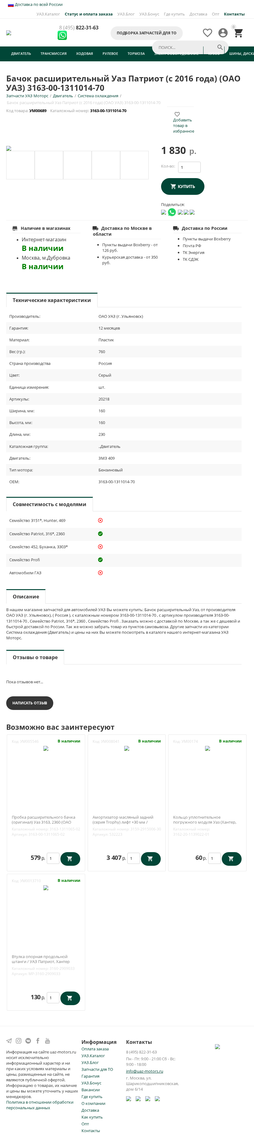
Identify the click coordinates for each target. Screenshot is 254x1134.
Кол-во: (168, 166)
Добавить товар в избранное (183, 123)
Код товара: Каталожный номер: (66, 110)
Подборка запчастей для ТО (147, 33)
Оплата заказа (95, 1049)
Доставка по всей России (38, 4)
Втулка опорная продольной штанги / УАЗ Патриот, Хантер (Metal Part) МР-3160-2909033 (41, 961)
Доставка (198, 14)
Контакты (90, 1130)
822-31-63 (79, 27)
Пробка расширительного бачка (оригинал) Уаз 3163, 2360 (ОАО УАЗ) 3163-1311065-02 (43, 822)
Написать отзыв (29, 703)
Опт (215, 14)
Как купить (92, 1117)
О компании (93, 1103)
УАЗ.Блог (126, 14)
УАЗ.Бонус (149, 14)
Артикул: (20, 834)
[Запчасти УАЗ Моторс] (9, 32)
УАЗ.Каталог (48, 14)
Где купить (174, 14)
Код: (15, 741)
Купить (186, 186)
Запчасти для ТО (97, 1069)
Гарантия (90, 1076)
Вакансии (90, 1089)
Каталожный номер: (30, 829)
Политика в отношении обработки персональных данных (39, 1104)
